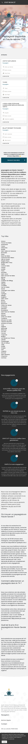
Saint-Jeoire (4, 298)
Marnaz (3, 277)
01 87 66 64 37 (9, 2)
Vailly (2, 344)
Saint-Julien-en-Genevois (8, 251)
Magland (3, 297)
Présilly (3, 346)
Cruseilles (4, 285)
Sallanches (4, 248)
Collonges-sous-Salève (8, 290)
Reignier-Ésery (5, 261)
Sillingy (3, 279)
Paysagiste (5, 63)
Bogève (3, 336)
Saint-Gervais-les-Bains (8, 275)
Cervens (3, 333)
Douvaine (3, 272)
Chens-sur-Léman (6, 305)
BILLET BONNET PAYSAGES (12, 128)
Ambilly (3, 269)
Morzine (3, 302)
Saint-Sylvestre (5, 354)
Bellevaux (4, 330)
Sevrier (3, 289)
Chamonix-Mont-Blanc (7, 257)
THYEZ (5, 82)
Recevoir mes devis (14, 160)
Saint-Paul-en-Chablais (8, 312)
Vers (2, 349)
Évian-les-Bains (5, 256)
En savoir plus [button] (11, 738)
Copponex (4, 335)
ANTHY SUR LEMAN (9, 61)
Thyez (2, 271)
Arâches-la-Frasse (6, 323)
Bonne (3, 300)
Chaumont (4, 356)
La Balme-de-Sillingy (7, 280)
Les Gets (3, 331)
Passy (2, 254)
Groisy (3, 292)
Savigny (3, 348)
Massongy (4, 328)
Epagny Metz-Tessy (6, 262)
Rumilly (3, 249)
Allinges (3, 284)
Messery (3, 315)
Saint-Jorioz (4, 274)
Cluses (3, 246)
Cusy (2, 325)
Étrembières (4, 310)
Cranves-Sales (5, 266)
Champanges (5, 341)
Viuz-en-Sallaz (5, 287)
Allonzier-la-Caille (6, 320)
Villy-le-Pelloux (5, 343)
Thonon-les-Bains (6, 243)
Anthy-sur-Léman (6, 317)
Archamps (4, 307)
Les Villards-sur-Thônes (8, 338)
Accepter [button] (4, 741)
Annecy (3, 241)
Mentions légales (6, 720)
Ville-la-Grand (5, 259)
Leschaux (3, 358)
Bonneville (4, 252)
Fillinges (3, 295)
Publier (3, 264)
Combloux (4, 318)
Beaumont (4, 303)
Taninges (3, 294)
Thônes (3, 267)
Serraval (3, 353)
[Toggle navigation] (25, 15)
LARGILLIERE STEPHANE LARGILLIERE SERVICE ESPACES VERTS (13, 105)
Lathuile (3, 340)
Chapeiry (3, 351)
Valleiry (3, 282)
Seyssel (3, 313)
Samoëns (4, 308)
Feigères (3, 326)
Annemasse (4, 244)
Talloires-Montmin (6, 321)
